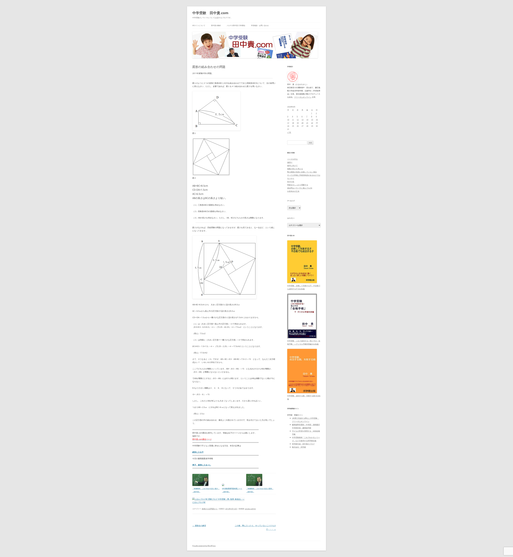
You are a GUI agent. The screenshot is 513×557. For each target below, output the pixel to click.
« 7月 (289, 132)
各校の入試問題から (209, 509)
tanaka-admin (250, 509)
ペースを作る (292, 159)
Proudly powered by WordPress (204, 546)
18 (293, 123)
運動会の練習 (199, 525)
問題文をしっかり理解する (297, 185)
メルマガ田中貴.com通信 (236, 25)
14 (307, 119)
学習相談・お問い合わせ (260, 25)
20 (302, 123)
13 (302, 119)
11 (293, 119)
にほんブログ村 (198, 502)
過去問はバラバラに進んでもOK (299, 188)
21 (307, 123)
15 (312, 119)
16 (317, 119)
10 (288, 119)
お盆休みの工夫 (293, 191)
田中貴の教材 (216, 25)
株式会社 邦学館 (299, 447)
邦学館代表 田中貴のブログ (303, 444)
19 (298, 123)
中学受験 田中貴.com (210, 12)
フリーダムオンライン (303, 97)
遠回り (289, 162)
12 (298, 119)
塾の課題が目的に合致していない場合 (302, 172)
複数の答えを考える (295, 169)
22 (312, 123)
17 (288, 123)
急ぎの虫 (290, 181)
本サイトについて (198, 25)
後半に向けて (292, 165)
